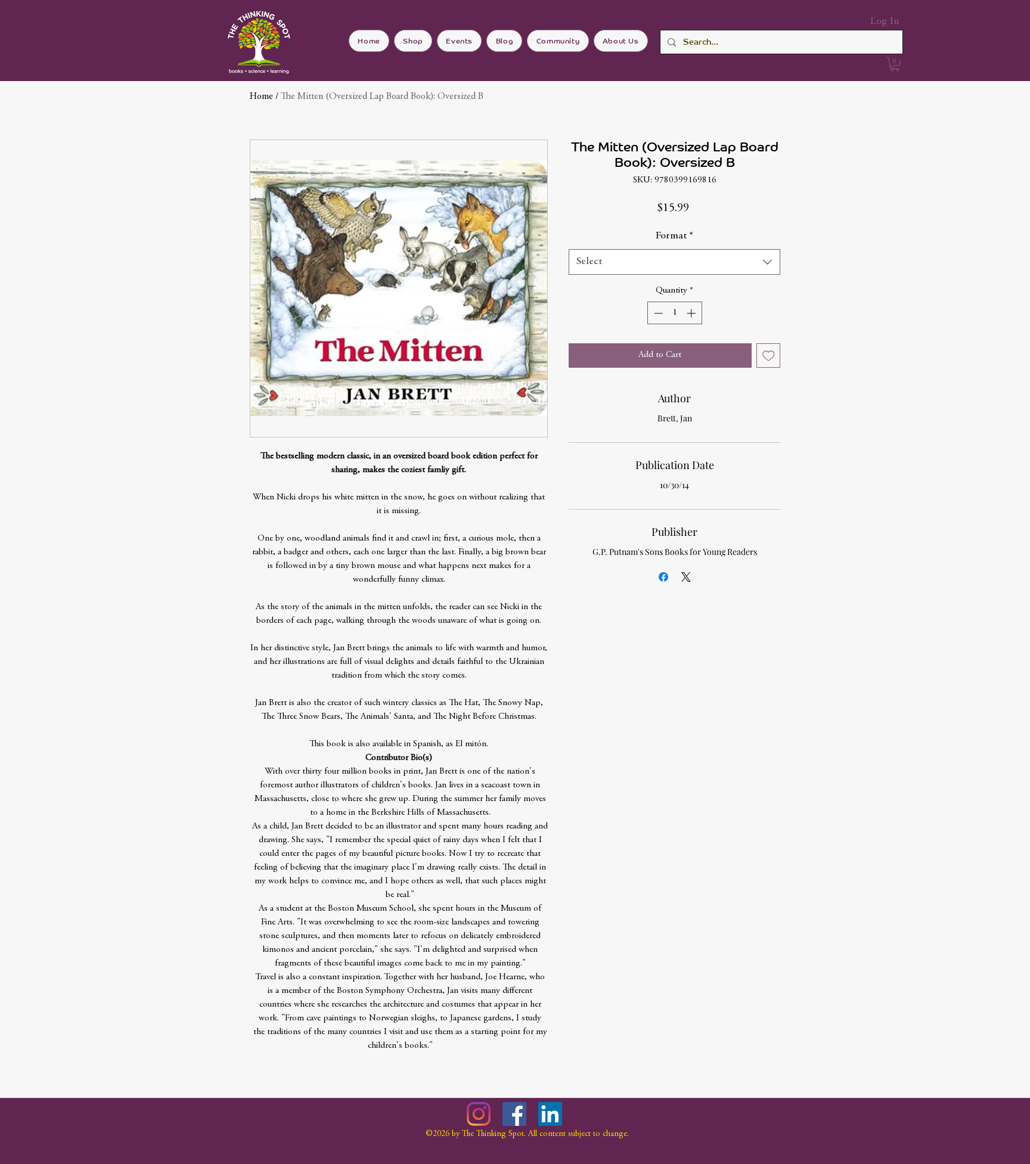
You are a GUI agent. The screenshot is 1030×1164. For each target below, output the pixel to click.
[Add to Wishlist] (768, 355)
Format (674, 236)
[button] (894, 64)
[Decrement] (657, 313)
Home (261, 96)
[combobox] (674, 262)
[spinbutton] (674, 313)
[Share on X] (686, 577)
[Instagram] (479, 1114)
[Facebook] (514, 1114)
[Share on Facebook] (663, 577)
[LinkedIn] (550, 1114)
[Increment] (692, 313)
